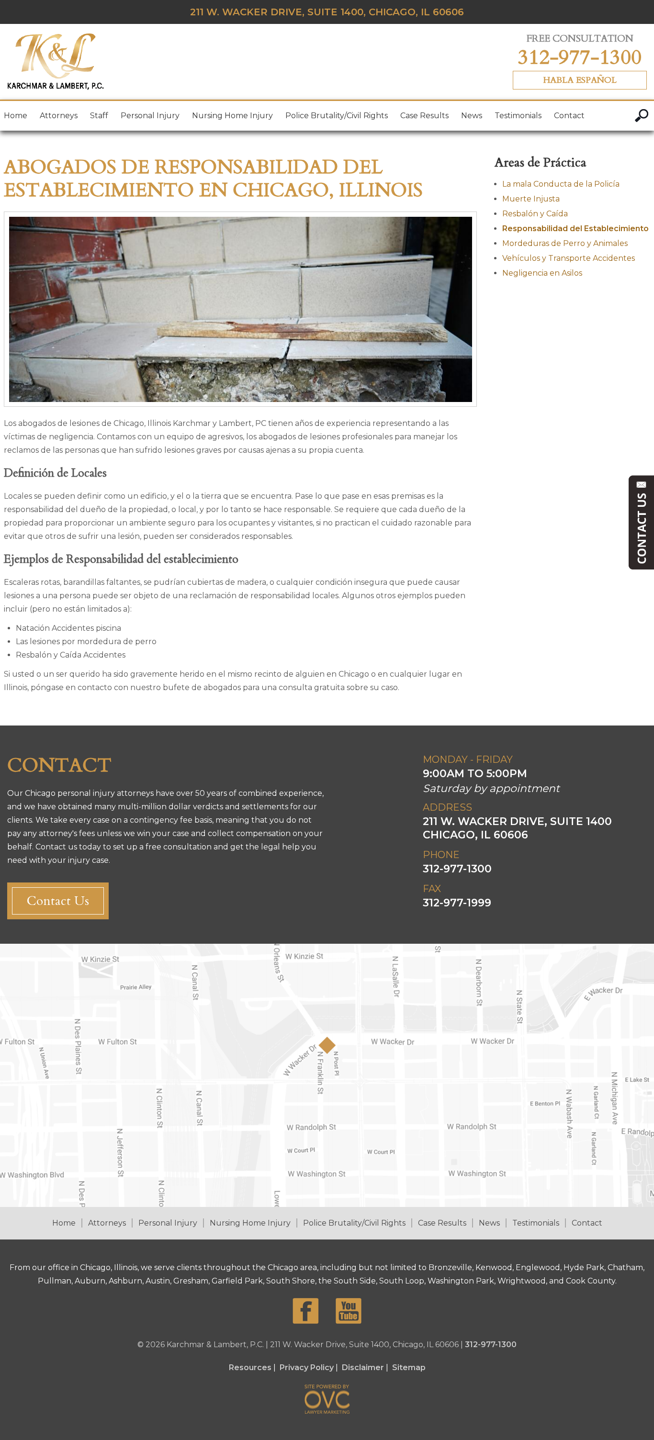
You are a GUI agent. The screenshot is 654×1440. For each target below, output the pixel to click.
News (471, 115)
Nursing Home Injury (232, 115)
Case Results (424, 115)
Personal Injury (150, 115)
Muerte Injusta (531, 198)
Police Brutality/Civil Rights (336, 115)
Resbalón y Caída (535, 213)
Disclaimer (363, 1367)
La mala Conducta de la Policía (561, 184)
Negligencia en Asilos (542, 273)
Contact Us (58, 901)
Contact (569, 115)
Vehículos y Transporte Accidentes (568, 258)
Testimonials (518, 115)
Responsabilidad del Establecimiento (575, 228)
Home (15, 115)
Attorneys (59, 115)
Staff (99, 115)
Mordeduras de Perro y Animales (565, 243)
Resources (250, 1367)
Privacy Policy (307, 1367)
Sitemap (409, 1367)
